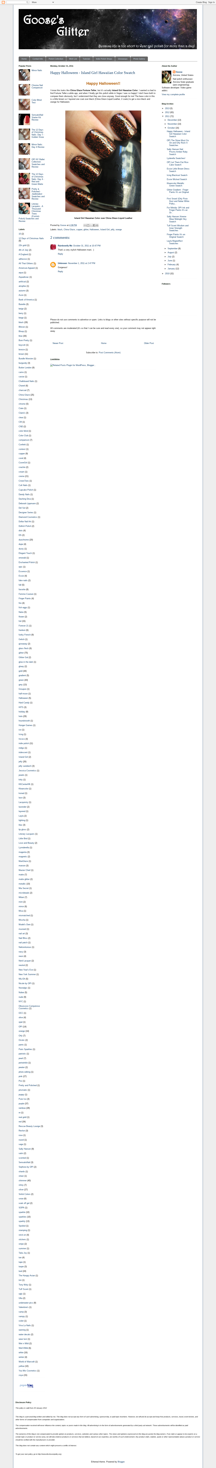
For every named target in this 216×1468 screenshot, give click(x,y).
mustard (22, 929)
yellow (21, 1366)
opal (20, 1022)
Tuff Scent (23, 1289)
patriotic (22, 1054)
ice (20, 730)
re (19, 1112)
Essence (23, 571)
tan (20, 1257)
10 (20, 234)
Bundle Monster (26, 358)
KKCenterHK (24, 784)
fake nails (23, 580)
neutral (22, 965)
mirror (21, 906)
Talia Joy (23, 1253)
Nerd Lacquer (25, 961)
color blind (23, 431)
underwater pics (26, 1303)
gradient (22, 675)
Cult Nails (23, 485)
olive (21, 1017)
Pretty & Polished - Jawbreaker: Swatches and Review (38, 194)
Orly (20, 1035)
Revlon (22, 1130)
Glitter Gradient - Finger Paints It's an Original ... (178, 192)
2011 (167, 116)
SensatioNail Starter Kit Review (37, 117)
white (21, 1352)
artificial (22, 281)
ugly (20, 1294)
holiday (22, 711)
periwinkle (23, 1063)
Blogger (121, 1462)
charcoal (22, 390)
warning (22, 1330)
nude (21, 997)
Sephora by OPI (26, 1167)
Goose (179, 72)
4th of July (23, 250)
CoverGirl (23, 462)
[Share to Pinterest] (97, 225)
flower (21, 616)
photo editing (24, 1072)
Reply (60, 254)
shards (22, 1171)
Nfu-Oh (22, 979)
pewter (22, 1067)
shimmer (23, 1180)
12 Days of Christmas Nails (31, 238)
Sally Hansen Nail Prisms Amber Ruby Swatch (177, 151)
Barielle (22, 304)
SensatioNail (24, 1162)
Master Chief (24, 870)
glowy (21, 666)
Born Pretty (24, 340)
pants (21, 1044)
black (60, 229)
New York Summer (27, 974)
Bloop (21, 331)
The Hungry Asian (27, 1275)
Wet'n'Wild (23, 1348)
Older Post (149, 343)
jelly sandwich (25, 766)
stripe (21, 1244)
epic (20, 567)
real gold (22, 1117)
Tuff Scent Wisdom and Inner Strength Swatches (177, 228)
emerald (22, 558)
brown (21, 354)
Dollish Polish (25, 526)
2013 (167, 108)
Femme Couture (26, 594)
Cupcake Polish (26, 490)
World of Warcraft (27, 1361)
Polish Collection (56, 59)
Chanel (22, 385)
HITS (21, 707)
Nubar (21, 992)
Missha (22, 920)
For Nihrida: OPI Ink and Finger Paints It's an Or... (178, 210)
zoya (21, 1375)
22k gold (22, 245)
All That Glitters (26, 263)
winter (21, 1357)
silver (21, 1189)
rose (21, 1135)
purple (21, 1103)
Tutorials (86, 59)
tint (20, 1280)
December (173, 120)
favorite (22, 589)
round (21, 1140)
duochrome (24, 540)
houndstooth (24, 721)
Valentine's (23, 1307)
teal (20, 1271)
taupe (21, 1266)
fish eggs (23, 607)
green (21, 680)
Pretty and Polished (28, 1085)
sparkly (22, 1221)
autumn (22, 290)
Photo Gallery (139, 59)
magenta (23, 852)
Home (24, 59)
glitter (85, 229)
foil (20, 621)
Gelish (22, 639)
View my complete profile (173, 94)
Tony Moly (23, 1285)
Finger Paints (25, 598)
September (173, 248)
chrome (22, 404)
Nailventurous (25, 947)
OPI (20, 1026)
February (172, 264)
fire (20, 603)
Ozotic (22, 1040)
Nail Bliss (23, 938)
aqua (21, 272)
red (20, 1121)
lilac (20, 825)
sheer (21, 1176)
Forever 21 (23, 626)
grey (21, 684)
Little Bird (23, 838)
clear (21, 417)
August (171, 252)
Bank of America (26, 299)
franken (22, 630)
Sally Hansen (25, 1149)
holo (20, 716)
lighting (22, 820)
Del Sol (22, 508)
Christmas (23, 399)
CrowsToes (24, 481)
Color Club (23, 435)
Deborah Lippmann (27, 503)
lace (20, 797)
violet (21, 1321)
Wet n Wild (24, 1343)
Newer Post (58, 343)
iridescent (23, 752)
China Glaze (69, 229)
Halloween (94, 229)
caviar (21, 376)
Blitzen (22, 327)
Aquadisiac (24, 277)
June (170, 260)
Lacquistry (23, 802)
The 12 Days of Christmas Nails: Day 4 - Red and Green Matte (38, 179)
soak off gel (24, 1203)
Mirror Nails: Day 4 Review (38, 145)
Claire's (22, 413)
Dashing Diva (25, 499)
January (172, 268)
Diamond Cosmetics (28, 517)
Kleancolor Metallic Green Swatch (175, 184)
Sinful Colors (24, 1194)
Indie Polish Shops (104, 59)
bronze (22, 349)
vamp (21, 1312)
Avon (21, 295)
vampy (22, 1316)
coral (21, 458)
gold (20, 671)
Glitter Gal (23, 657)
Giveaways (122, 59)
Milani (21, 897)
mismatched (24, 915)
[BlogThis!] (88, 225)
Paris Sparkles (25, 1049)
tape (21, 1262)
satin (21, 1153)
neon (21, 956)
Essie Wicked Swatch (177, 179)
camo (21, 372)
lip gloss (22, 829)
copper (79, 229)
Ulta (20, 1298)
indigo (21, 748)
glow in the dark (26, 662)
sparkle (22, 1212)
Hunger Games (25, 725)
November (173, 124)
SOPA (21, 1207)
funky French (25, 635)
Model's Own (24, 924)
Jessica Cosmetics (27, 770)
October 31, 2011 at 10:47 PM (87, 245)
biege (21, 318)
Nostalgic (23, 988)
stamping (23, 1230)
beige (21, 309)
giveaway (23, 644)
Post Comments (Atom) (109, 352)
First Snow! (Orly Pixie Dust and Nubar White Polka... (178, 201)
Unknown (62, 263)
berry (21, 313)
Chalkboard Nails (26, 381)
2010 (167, 273)
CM (20, 422)
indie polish (24, 743)
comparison (24, 440)
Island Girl (105, 229)
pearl (21, 1058)
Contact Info (38, 59)
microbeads (24, 893)
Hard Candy (24, 702)
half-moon (23, 693)
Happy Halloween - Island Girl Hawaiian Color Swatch (178, 133)
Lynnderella (24, 847)
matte (21, 874)
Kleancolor (23, 788)
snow (21, 1198)
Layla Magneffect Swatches (175, 242)
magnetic (23, 856)
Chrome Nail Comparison (37, 86)
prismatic (23, 1090)
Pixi (20, 1081)
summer (22, 1248)
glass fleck (24, 648)
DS (20, 535)
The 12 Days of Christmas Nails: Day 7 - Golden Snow (38, 133)
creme (21, 476)
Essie (21, 576)
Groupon (22, 689)
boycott (22, 345)
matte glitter (24, 879)
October (172, 128)
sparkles (22, 1217)
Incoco (22, 739)
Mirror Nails (37, 70)
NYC (21, 1001)
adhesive (23, 259)
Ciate (21, 408)
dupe (21, 544)
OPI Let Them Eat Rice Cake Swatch (177, 163)
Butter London (25, 367)
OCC (21, 1013)
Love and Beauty (26, 843)
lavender (22, 807)
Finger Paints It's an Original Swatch (176, 235)
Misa (21, 911)
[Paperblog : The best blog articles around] (26, 1387)
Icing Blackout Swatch (177, 175)
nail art (22, 933)
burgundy (23, 363)
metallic (22, 884)
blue (20, 336)
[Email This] (85, 225)
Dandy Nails (24, 494)
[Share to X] (91, 225)
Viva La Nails (25, 1325)
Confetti (22, 444)
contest (22, 449)
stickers (22, 1239)
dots (21, 530)
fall (20, 585)
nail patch (23, 942)
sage (21, 1144)
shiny (21, 1185)
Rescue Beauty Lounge (29, 1126)
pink (20, 1076)
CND (21, 426)
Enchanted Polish (27, 562)
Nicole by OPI (25, 983)
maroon (22, 865)
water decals (24, 1334)
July (170, 256)
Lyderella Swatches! (176, 158)
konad (21, 793)
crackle (22, 467)
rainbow (22, 1108)
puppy (21, 1094)
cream (21, 472)
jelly (112, 229)
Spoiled (22, 1226)
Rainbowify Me (65, 245)
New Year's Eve (26, 970)
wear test (23, 1339)
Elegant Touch (25, 553)
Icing (21, 734)
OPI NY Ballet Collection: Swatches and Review (38, 163)
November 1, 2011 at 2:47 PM (81, 263)
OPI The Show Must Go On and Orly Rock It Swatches (178, 142)
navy (21, 952)
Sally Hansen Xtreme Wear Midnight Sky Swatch (177, 219)
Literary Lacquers (26, 834)
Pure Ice (22, 1099)
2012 (167, 112)
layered (22, 811)
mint (21, 902)
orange (119, 229)
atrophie (22, 286)
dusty (21, 549)
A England (23, 254)
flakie (21, 612)
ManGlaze (23, 861)
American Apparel (27, 268)
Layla (21, 816)
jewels (21, 775)
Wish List (73, 59)
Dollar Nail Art (25, 521)
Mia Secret (24, 888)
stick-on (22, 1235)
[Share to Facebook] (94, 225)
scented (22, 1158)
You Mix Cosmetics (28, 1371)
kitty (21, 779)
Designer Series (26, 512)
